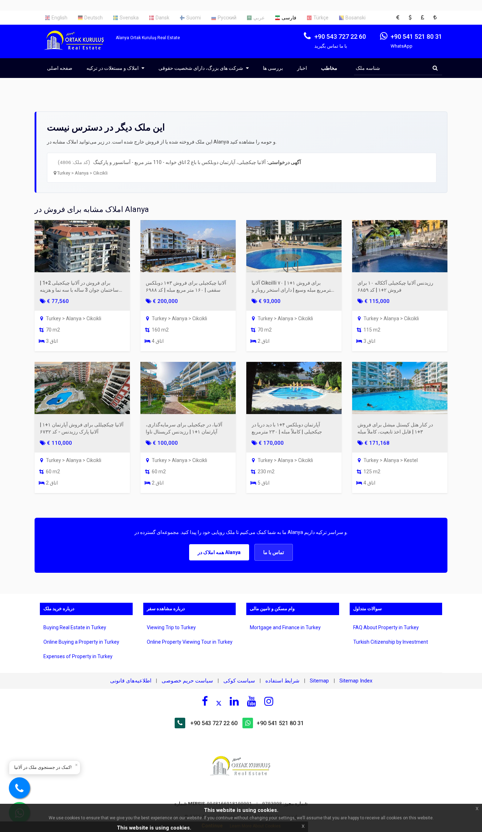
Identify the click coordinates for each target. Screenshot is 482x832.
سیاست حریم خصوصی (187, 681)
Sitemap (320, 681)
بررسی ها (273, 68)
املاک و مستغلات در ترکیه (113, 68)
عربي (259, 17)
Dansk (162, 17)
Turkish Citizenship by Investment (390, 642)
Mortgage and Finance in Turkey (285, 627)
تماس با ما (273, 552)
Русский (227, 17)
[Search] (435, 68)
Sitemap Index (355, 681)
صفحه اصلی (59, 68)
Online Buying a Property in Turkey (81, 642)
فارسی (289, 17)
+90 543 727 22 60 (214, 723)
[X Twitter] (219, 702)
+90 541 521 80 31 (280, 723)
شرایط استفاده (282, 681)
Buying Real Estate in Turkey (74, 627)
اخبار (302, 68)
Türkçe (321, 17)
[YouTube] (251, 701)
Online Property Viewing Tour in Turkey (190, 642)
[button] (399, 17)
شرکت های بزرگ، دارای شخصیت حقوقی (201, 68)
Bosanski (355, 17)
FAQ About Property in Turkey (386, 627)
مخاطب (329, 68)
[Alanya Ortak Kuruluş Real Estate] (78, 46)
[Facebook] (205, 701)
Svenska (129, 17)
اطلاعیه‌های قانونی (130, 681)
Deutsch (93, 17)
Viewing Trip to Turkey (171, 627)
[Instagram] (268, 701)
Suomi (193, 17)
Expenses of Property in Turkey (78, 656)
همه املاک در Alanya (219, 552)
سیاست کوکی (239, 681)
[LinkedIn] (234, 701)
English (59, 17)
